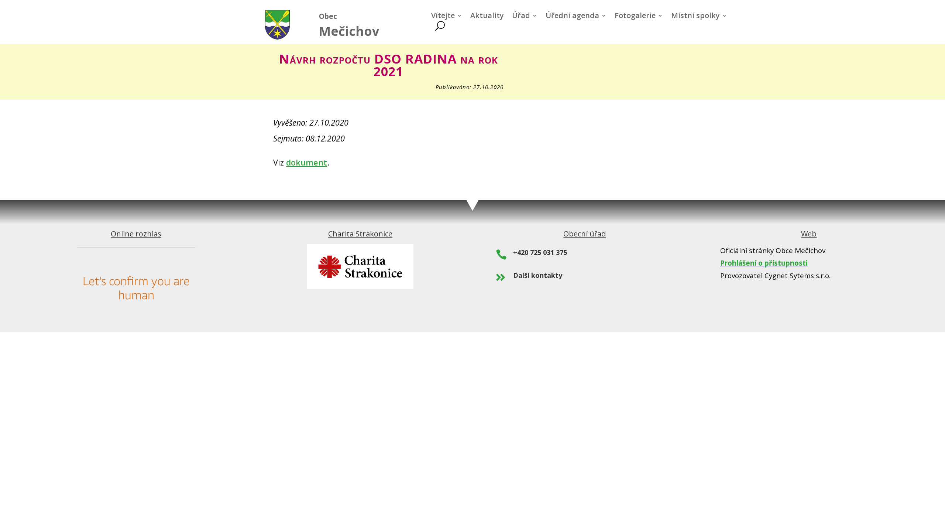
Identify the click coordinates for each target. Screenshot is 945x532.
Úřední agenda (572, 16)
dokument (306, 162)
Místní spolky (695, 16)
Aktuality (487, 16)
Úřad (521, 16)
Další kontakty (537, 275)
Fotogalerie (635, 16)
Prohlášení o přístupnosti (764, 263)
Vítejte (443, 16)
